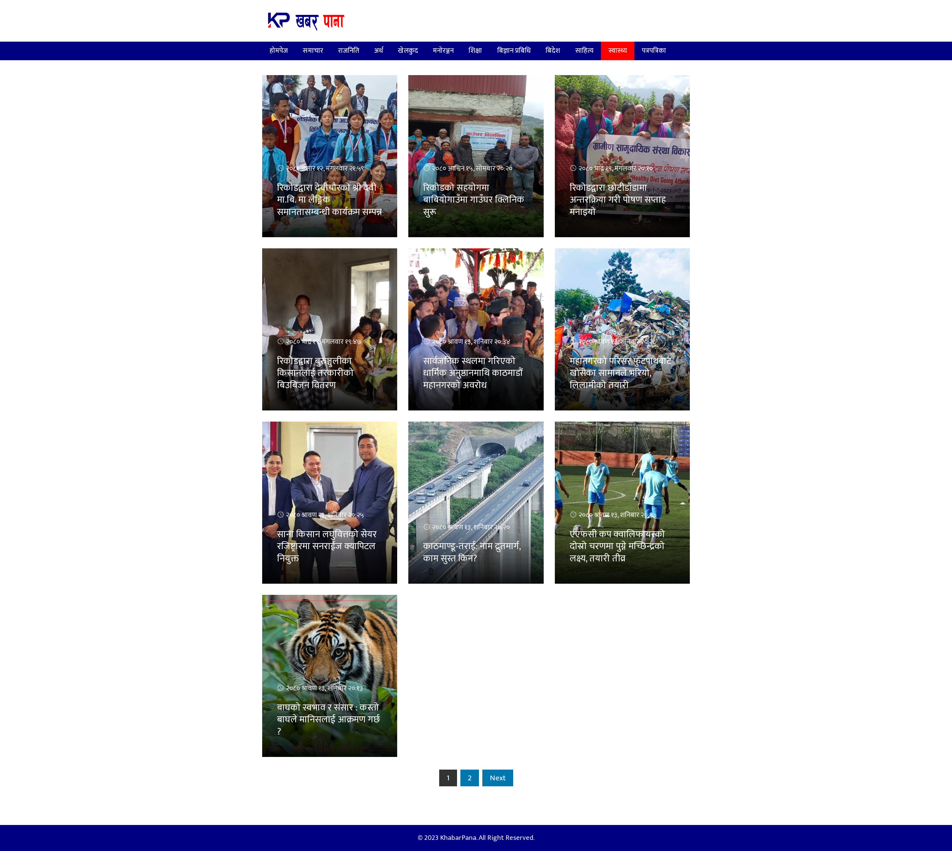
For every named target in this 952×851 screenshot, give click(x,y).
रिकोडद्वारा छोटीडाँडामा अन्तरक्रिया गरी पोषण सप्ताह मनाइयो (618, 200)
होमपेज (279, 51)
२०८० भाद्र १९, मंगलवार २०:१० (616, 168)
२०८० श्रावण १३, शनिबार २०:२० (471, 527)
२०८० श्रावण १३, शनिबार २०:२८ (617, 342)
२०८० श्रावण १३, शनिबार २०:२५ (325, 515)
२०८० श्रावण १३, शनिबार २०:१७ (618, 515)
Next (498, 777)
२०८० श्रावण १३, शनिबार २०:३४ (471, 342)
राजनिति (348, 51)
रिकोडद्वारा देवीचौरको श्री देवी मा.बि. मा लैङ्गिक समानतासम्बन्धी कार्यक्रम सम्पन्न (329, 200)
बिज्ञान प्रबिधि (514, 51)
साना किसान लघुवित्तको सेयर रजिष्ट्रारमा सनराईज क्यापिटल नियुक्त (327, 547)
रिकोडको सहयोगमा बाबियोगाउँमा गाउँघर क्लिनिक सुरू (473, 200)
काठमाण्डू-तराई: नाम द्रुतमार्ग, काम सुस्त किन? (472, 552)
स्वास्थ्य (617, 51)
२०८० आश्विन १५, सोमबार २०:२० (472, 168)
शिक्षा (475, 51)
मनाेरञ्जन (443, 51)
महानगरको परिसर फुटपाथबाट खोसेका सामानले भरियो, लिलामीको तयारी (620, 373)
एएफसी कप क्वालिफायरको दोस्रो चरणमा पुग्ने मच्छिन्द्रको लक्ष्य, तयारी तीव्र (617, 547)
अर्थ (378, 51)
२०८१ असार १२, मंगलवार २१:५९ (325, 168)
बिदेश (553, 51)
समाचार (313, 51)
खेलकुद (408, 51)
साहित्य (584, 51)
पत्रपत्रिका (654, 51)
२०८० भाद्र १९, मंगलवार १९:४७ (323, 342)
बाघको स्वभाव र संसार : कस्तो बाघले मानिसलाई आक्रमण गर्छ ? (328, 720)
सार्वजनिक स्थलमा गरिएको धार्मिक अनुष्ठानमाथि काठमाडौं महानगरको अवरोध (472, 373)
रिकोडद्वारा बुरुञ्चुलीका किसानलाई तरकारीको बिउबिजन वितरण (315, 373)
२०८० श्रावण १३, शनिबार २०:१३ (324, 688)
